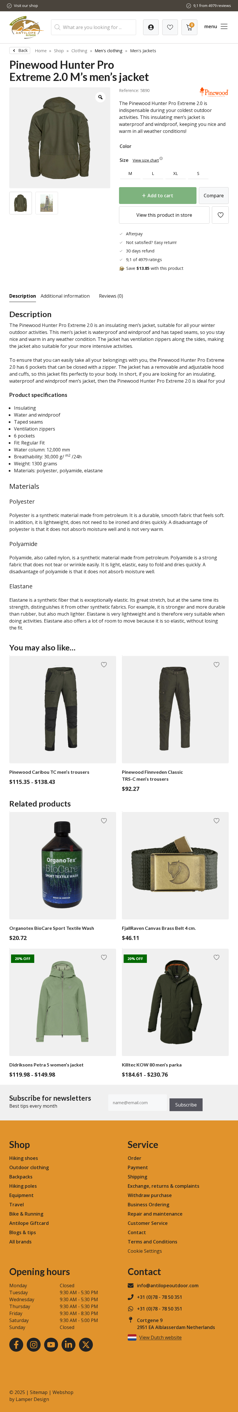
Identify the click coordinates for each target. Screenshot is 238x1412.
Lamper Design (32, 1399)
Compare (214, 195)
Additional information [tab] (65, 296)
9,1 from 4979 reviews (212, 5)
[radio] (130, 173)
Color (125, 146)
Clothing (79, 50)
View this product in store (164, 215)
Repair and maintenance (155, 1214)
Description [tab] (22, 296)
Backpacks (21, 1177)
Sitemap (39, 1392)
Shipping (137, 1177)
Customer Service (148, 1223)
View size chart (146, 160)
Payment (138, 1167)
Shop (59, 50)
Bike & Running (26, 1214)
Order (134, 1158)
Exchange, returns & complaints (163, 1186)
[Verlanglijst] (151, 27)
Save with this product (154, 268)
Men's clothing (108, 50)
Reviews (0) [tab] (111, 296)
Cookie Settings (145, 1251)
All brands (20, 1242)
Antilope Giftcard (29, 1223)
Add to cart (160, 195)
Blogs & (17, 1232)
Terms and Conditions (152, 1242)
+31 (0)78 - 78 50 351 (159, 1297)
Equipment (21, 1195)
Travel (16, 1204)
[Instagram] (34, 1345)
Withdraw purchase (150, 1195)
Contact (137, 1232)
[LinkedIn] (68, 1345)
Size (124, 160)
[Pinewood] (214, 95)
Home (41, 50)
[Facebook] (16, 1345)
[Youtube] (51, 1345)
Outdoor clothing (29, 1167)
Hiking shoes (23, 1158)
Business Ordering (148, 1204)
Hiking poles (23, 1186)
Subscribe (186, 1105)
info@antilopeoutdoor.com (168, 1285)
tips (31, 1232)
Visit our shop (26, 5)
